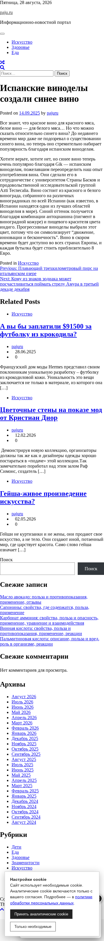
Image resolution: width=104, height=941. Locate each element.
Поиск (6, 559)
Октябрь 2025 (25, 748)
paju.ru (6, 12)
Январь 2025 (24, 796)
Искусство (22, 42)
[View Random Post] (2, 62)
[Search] (2, 67)
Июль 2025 (22, 764)
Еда (15, 52)
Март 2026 (22, 722)
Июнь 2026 (23, 707)
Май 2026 (21, 712)
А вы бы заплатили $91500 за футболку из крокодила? (46, 330)
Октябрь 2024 (25, 811)
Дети (16, 846)
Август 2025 (24, 759)
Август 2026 (24, 696)
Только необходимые (32, 926)
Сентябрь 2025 (26, 754)
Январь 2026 (24, 733)
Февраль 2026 (25, 728)
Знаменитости (26, 862)
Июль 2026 (22, 701)
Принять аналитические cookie (41, 914)
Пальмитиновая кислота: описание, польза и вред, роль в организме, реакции (49, 641)
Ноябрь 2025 (24, 743)
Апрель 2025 (24, 780)
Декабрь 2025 (25, 738)
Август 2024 (24, 822)
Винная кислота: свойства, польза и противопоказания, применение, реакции (41, 631)
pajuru (52, 113)
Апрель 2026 (24, 717)
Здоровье (20, 47)
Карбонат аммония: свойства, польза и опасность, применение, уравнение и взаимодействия (49, 620)
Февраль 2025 (25, 790)
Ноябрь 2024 (24, 806)
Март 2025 (22, 785)
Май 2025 (21, 775)
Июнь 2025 (23, 769)
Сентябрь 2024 (26, 817)
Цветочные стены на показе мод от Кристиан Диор (51, 413)
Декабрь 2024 (25, 801)
